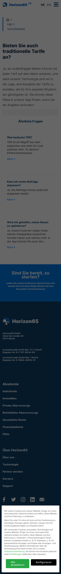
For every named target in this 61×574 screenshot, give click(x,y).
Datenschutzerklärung (14, 551)
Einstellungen (15, 554)
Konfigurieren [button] (44, 562)
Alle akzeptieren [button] (17, 563)
